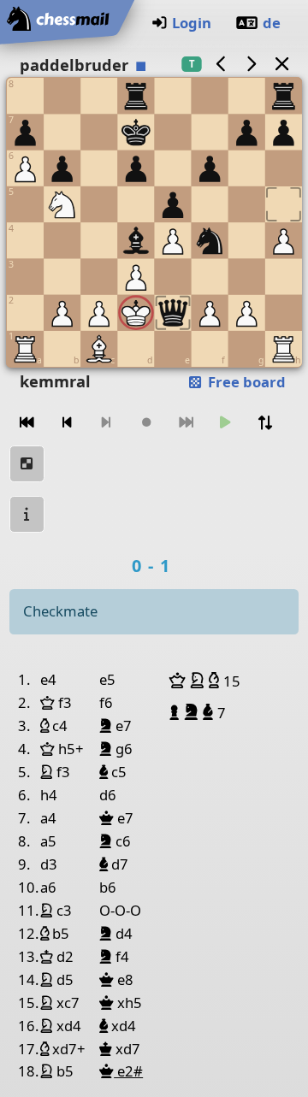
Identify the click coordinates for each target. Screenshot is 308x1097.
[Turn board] (265, 422)
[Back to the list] (281, 64)
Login (191, 22)
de (272, 22)
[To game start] (27, 422)
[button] (179, 680)
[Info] (27, 514)
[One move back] (67, 422)
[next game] (252, 64)
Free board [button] (245, 382)
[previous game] (221, 64)
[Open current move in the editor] (27, 463)
